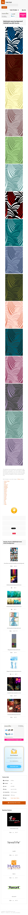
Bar (5, 500)
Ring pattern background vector (14, 649)
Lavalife (14, 851)
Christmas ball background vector (14, 714)
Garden (5, 488)
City (5, 483)
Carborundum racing (14, 828)
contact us (8, 912)
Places (19, 479)
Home (5, 493)
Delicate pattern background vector (14, 628)
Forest (5, 495)
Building (5, 486)
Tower (5, 504)
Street (5, 498)
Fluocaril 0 (14, 896)
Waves (18, 798)
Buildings (6, 487)
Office (5, 492)
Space (5, 482)
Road (5, 499)
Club (5, 502)
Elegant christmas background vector (14, 671)
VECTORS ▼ (14, 10)
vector (8, 2)
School (5, 494)
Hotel (5, 497)
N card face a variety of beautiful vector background (14, 563)
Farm (5, 503)
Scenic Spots (6, 481)
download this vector (14, 802)
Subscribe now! (14, 766)
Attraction (6, 484)
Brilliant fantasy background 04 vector (14, 606)
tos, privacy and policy (15, 912)
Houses (5, 490)
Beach (5, 489)
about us (2, 912)
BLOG (24, 10)
